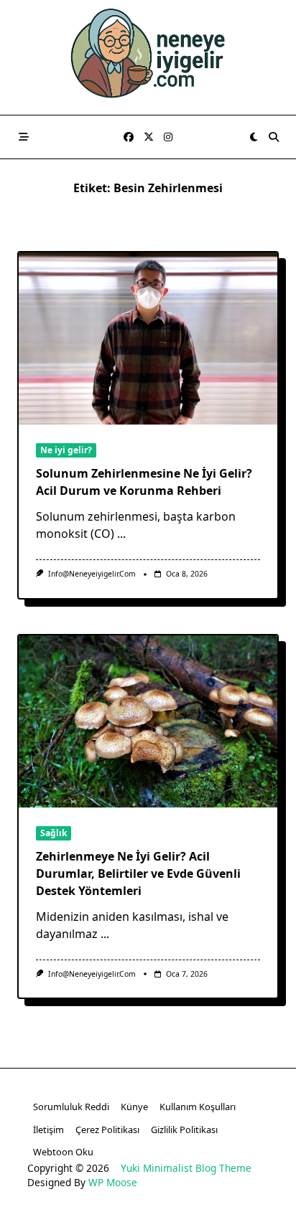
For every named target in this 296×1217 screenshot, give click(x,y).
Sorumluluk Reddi (71, 1106)
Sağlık (53, 833)
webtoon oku (63, 1151)
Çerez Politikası (107, 1129)
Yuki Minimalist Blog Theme (186, 1168)
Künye (134, 1106)
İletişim (48, 1129)
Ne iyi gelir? (66, 450)
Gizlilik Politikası (184, 1129)
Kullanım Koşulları (197, 1106)
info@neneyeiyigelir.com (92, 574)
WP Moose (112, 1182)
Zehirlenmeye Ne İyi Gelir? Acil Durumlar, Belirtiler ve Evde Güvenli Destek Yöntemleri (138, 873)
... (121, 533)
